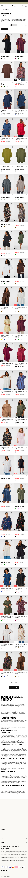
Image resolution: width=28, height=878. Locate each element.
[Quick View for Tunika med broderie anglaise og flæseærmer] (12, 391)
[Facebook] (4, 870)
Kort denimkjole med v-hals (6, 588)
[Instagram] (2, 870)
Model (26, 29)
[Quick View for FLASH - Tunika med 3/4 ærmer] (12, 54)
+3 (21, 339)
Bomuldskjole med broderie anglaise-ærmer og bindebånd (6, 617)
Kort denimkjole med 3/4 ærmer (5, 139)
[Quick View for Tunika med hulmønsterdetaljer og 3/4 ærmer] (12, 644)
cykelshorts (3, 742)
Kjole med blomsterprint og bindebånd (20, 532)
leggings (8, 737)
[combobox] (14, 9)
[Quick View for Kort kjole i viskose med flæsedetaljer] (12, 335)
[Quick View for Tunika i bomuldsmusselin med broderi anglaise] (26, 110)
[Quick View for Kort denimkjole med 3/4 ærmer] (12, 138)
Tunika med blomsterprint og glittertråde (20, 617)
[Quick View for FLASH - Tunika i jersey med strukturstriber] (26, 476)
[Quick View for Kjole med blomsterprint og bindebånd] (26, 532)
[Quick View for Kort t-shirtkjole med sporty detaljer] (26, 279)
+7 (7, 58)
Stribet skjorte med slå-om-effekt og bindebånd (20, 392)
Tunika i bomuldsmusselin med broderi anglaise (19, 111)
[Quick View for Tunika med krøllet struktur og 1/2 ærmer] (26, 307)
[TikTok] (6, 870)
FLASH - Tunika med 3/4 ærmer (5, 54)
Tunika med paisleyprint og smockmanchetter (19, 83)
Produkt (21, 29)
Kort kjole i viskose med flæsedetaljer (5, 336)
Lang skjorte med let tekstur (20, 251)
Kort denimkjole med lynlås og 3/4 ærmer (6, 504)
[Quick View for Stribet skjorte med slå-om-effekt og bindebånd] (26, 391)
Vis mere (2, 21)
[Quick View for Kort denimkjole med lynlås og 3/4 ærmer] (12, 504)
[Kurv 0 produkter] (26, 6)
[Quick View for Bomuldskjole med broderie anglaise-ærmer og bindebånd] (12, 616)
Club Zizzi (3, 834)
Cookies (17, 873)
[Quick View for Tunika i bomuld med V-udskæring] (26, 335)
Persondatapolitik (4, 873)
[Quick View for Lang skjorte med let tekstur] (26, 251)
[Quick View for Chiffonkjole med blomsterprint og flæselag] (26, 223)
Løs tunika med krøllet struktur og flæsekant (20, 139)
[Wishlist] (12, 34)
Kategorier (3, 829)
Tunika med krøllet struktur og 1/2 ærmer (20, 308)
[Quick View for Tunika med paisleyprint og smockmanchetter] (26, 82)
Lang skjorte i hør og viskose (6, 223)
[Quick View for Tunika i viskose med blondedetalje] (12, 307)
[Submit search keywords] (1, 9)
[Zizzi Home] (14, 6)
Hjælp (2, 838)
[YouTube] (8, 870)
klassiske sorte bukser (17, 712)
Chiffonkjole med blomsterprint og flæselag (19, 223)
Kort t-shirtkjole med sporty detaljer (20, 279)
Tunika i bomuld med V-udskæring (19, 336)
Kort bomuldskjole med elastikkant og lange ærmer (5, 448)
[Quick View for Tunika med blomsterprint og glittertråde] (26, 616)
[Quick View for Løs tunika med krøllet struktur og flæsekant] (26, 138)
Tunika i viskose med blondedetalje (4, 308)
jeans (22, 764)
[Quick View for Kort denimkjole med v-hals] (12, 588)
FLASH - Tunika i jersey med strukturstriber (20, 476)
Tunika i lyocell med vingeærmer (18, 589)
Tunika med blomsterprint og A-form (6, 532)
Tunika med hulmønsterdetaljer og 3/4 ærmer (6, 645)
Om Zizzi (2, 842)
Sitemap (21, 873)
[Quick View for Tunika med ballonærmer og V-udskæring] (26, 419)
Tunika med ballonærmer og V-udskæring (20, 420)
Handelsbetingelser (11, 873)
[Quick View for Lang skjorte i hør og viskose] (12, 223)
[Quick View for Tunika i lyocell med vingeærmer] (26, 588)
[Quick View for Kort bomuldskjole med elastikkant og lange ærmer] (12, 447)
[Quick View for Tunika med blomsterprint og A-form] (12, 532)
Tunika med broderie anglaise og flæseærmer (6, 392)
